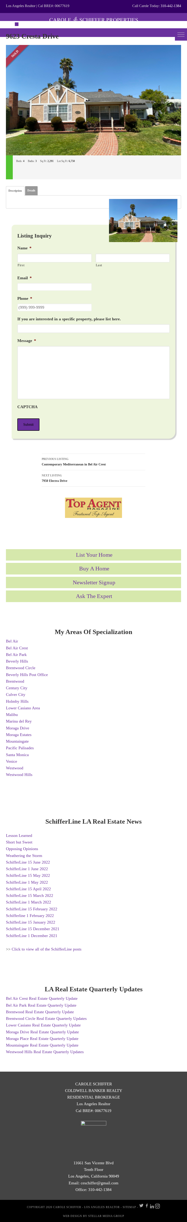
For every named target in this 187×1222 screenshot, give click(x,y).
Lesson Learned (19, 835)
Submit (28, 424)
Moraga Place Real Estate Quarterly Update (42, 1038)
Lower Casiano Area (23, 708)
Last (99, 265)
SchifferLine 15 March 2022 (29, 895)
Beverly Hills (17, 661)
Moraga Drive (17, 728)
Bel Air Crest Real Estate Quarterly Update (42, 998)
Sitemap (129, 1207)
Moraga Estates (18, 734)
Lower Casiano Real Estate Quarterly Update (43, 1025)
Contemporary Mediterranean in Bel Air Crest (74, 461)
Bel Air (12, 641)
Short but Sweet (19, 842)
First (21, 265)
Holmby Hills (17, 701)
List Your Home (94, 555)
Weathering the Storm (24, 855)
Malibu (12, 714)
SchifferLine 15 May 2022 (28, 875)
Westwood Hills (19, 774)
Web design (72, 1216)
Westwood (14, 768)
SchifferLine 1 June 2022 (27, 869)
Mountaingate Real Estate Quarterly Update (42, 1045)
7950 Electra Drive (54, 478)
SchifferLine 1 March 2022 (28, 902)
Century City (16, 688)
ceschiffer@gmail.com (99, 1183)
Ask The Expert (94, 596)
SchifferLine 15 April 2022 (28, 889)
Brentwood (15, 681)
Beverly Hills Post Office (27, 674)
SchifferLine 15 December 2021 (32, 929)
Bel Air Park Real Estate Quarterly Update (41, 1005)
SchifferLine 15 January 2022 (30, 922)
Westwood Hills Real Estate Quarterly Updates (45, 1052)
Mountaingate (17, 741)
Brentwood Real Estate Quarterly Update (40, 1012)
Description (15, 190)
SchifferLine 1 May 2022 (27, 882)
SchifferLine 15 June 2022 (28, 862)
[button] (181, 35)
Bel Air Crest (17, 648)
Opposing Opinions (22, 848)
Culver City (15, 694)
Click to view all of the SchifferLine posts (46, 949)
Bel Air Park (16, 654)
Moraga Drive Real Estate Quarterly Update (42, 1032)
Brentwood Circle (20, 668)
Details (31, 190)
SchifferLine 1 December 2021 (31, 935)
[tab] (15, 191)
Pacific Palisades (20, 748)
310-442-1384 (171, 6)
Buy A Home (94, 568)
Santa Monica (17, 754)
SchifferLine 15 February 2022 (31, 909)
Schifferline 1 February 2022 (30, 915)
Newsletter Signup (94, 582)
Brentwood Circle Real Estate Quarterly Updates (46, 1018)
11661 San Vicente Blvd (93, 1163)
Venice (11, 761)
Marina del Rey (19, 721)
